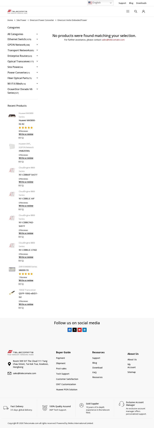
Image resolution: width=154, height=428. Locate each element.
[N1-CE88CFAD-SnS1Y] (12, 225)
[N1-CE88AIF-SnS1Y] (12, 176)
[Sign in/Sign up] (143, 11)
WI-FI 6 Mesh (17, 83)
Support (122, 3)
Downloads (141, 3)
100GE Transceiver (27, 290)
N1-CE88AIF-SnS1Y (28, 174)
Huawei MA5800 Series (26, 115)
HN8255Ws (24, 150)
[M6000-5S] (12, 275)
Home (10, 20)
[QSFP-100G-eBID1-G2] (12, 298)
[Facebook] (70, 330)
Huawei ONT (24, 143)
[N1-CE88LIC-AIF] (12, 200)
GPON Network (19, 44)
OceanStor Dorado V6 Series (20, 91)
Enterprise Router (20, 55)
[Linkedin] (84, 330)
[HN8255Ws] (12, 152)
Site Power (21, 20)
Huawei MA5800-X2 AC (27, 122)
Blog (131, 3)
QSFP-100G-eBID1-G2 (28, 295)
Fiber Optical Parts (20, 78)
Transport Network (21, 50)
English (96, 2)
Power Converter (19, 72)
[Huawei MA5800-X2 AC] (12, 125)
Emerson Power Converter (42, 20)
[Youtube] (79, 330)
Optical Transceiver (21, 61)
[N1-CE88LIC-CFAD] (12, 251)
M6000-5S (24, 270)
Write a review (26, 134)
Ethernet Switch (19, 39)
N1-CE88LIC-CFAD (28, 249)
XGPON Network (26, 147)
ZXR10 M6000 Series (28, 266)
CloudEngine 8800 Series (27, 169)
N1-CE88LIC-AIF (26, 198)
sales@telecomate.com (113, 39)
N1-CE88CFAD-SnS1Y (26, 224)
